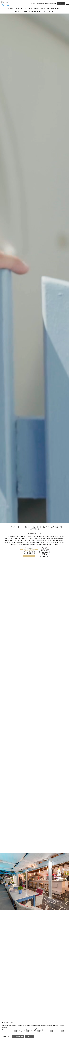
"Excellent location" (34, 992)
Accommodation (32, 8)
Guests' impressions (34, 982)
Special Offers (51, 954)
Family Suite (56, 738)
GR (34, 3)
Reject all (6, 1036)
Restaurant (56, 8)
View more (13, 716)
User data (33, 1031)
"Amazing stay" (34, 1012)
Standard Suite (34, 703)
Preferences (45, 1031)
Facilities (45, 8)
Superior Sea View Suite (12, 738)
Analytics (57, 1031)
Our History (34, 12)
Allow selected (18, 1036)
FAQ (43, 12)
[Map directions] (67, 3)
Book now (61, 3)
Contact (50, 12)
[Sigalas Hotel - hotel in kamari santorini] (5, 3)
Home (10, 8)
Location (18, 8)
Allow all (29, 1036)
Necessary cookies (7, 1031)
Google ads (22, 1031)
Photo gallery (21, 12)
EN (31, 3)
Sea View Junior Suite (34, 738)
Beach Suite (12, 773)
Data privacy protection (42, 1029)
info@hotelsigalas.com (50, 3)
